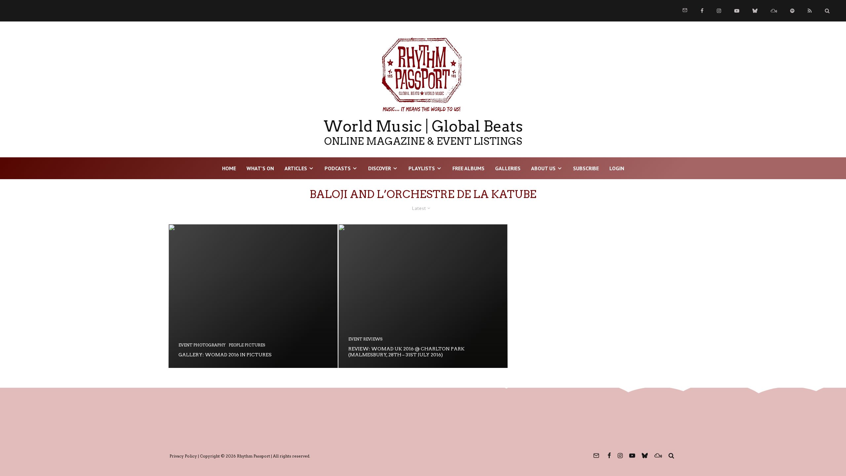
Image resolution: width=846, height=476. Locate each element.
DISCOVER (379, 168)
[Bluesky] (755, 11)
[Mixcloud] (774, 11)
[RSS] (809, 11)
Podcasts (338, 168)
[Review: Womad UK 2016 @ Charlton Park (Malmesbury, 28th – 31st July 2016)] (423, 296)
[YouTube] (737, 11)
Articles (296, 168)
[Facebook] (702, 11)
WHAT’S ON (260, 168)
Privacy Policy (183, 456)
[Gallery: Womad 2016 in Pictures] (253, 296)
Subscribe (586, 168)
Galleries (507, 168)
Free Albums (468, 168)
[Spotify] (792, 11)
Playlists (421, 168)
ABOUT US (543, 168)
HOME (229, 168)
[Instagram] (719, 11)
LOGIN (616, 168)
